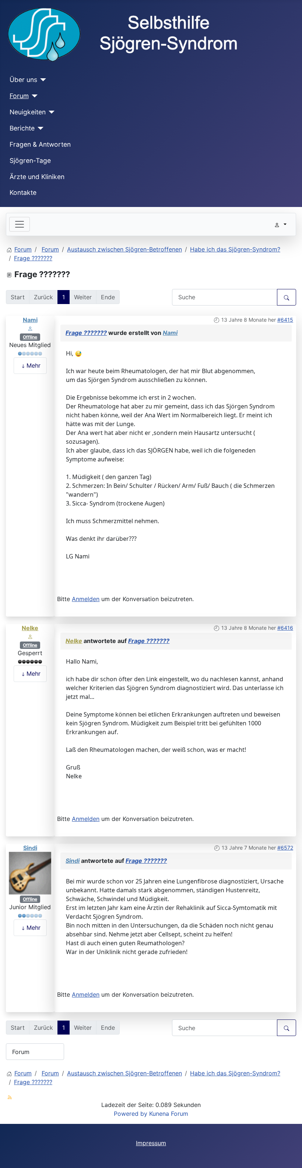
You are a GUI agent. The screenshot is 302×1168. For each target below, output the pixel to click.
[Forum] (33, 95)
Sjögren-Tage (30, 160)
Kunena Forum (168, 1113)
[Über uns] (41, 79)
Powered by (130, 1113)
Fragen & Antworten (40, 144)
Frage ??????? (86, 332)
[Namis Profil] (30, 328)
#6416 (285, 628)
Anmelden (85, 599)
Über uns (23, 79)
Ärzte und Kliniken (37, 177)
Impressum (151, 1143)
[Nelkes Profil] (30, 636)
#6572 (285, 847)
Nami (30, 320)
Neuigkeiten (28, 112)
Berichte (22, 128)
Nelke (30, 628)
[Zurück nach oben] (289, 1154)
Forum (19, 96)
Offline (30, 337)
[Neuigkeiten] (50, 112)
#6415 (285, 320)
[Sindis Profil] (30, 872)
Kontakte (23, 192)
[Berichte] (39, 128)
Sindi (30, 847)
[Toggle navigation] (19, 224)
